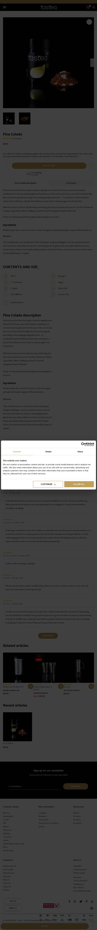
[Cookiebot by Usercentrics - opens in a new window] (83, 444)
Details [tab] (48, 451)
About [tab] (80, 451)
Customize (46, 484)
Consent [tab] (17, 451)
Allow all (79, 484)
